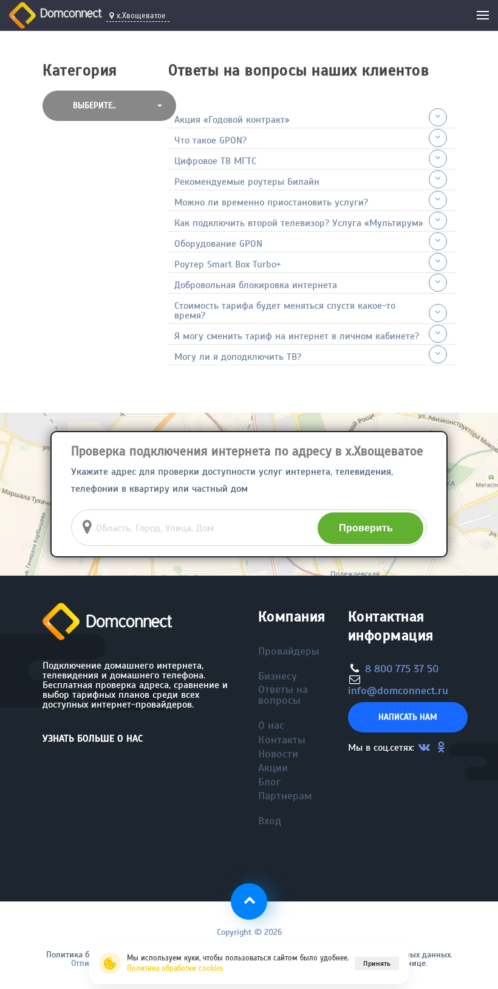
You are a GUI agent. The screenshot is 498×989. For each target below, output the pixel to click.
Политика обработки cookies (175, 968)
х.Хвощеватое (141, 16)
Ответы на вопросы (283, 695)
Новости (278, 753)
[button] (109, 106)
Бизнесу (277, 675)
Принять (377, 963)
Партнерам (285, 795)
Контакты (281, 739)
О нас (271, 725)
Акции (273, 767)
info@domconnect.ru (398, 690)
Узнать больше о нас (93, 738)
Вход (269, 820)
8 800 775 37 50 (401, 668)
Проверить (366, 528)
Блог (269, 781)
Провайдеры (288, 651)
